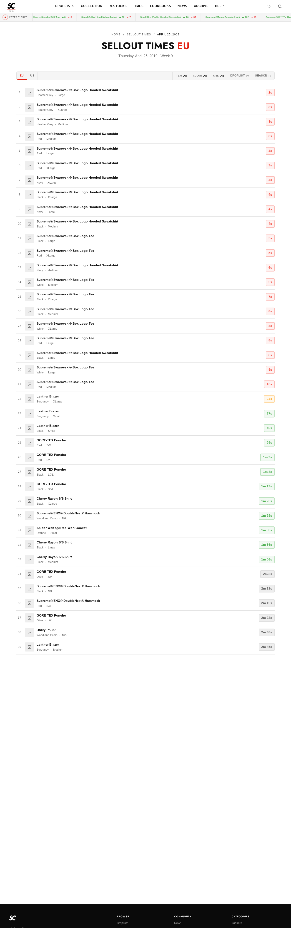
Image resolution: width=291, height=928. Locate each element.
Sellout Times (139, 34)
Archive (201, 6)
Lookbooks (160, 6)
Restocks (118, 6)
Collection (91, 6)
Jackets (237, 923)
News (182, 6)
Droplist (237, 75)
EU (22, 75)
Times (138, 6)
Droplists (64, 6)
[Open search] (280, 6)
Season (261, 75)
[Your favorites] (269, 6)
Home (115, 34)
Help (219, 6)
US (32, 75)
